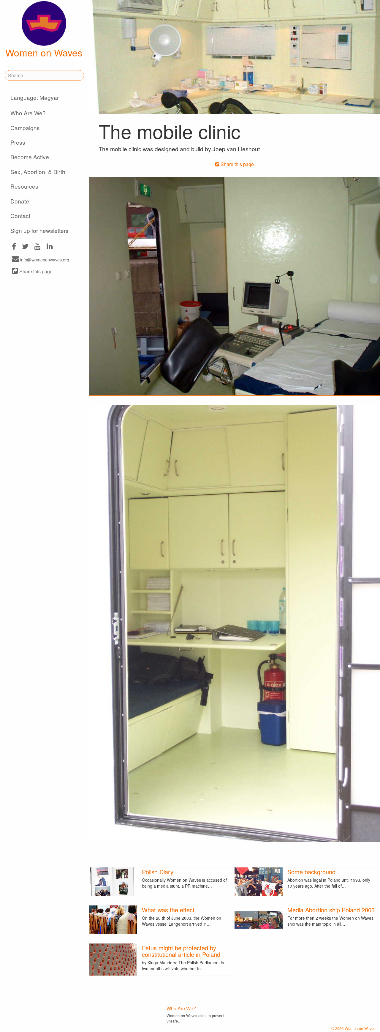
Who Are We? (28, 113)
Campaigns (25, 128)
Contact (20, 216)
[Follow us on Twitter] (25, 247)
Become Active (29, 157)
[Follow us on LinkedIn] (49, 247)
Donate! (20, 201)
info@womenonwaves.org (44, 259)
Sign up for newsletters (39, 230)
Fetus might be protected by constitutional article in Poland (181, 951)
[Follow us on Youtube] (37, 247)
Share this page (35, 271)
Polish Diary (157, 871)
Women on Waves (43, 52)
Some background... (314, 871)
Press (17, 142)
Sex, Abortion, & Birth (37, 172)
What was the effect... (171, 909)
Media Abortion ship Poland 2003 (331, 909)
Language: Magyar (34, 97)
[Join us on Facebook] (14, 247)
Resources (24, 186)
